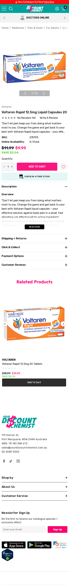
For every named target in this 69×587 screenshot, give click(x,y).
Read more (34, 227)
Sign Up (57, 529)
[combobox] (10, 8)
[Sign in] (57, 8)
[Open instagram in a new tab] (18, 461)
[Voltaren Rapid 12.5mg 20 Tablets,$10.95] (34, 323)
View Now (49, 2)
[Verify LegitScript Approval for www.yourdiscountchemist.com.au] (7, 554)
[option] (34, 18)
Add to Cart (34, 382)
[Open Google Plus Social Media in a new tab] (11, 461)
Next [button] (43, 93)
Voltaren (7, 106)
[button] (60, 544)
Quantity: (7, 158)
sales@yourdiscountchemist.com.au (24, 447)
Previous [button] (25, 93)
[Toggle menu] (4, 8)
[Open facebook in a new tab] (3, 461)
